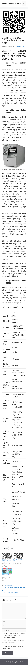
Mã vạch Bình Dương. (11, 4)
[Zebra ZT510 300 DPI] (18, 555)
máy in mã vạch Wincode (11, 592)
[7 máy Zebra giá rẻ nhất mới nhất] (7, 571)
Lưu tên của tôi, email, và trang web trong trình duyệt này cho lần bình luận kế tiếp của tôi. (14, 635)
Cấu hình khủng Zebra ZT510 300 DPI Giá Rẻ (6, 561)
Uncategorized (8, 585)
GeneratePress (14, 662)
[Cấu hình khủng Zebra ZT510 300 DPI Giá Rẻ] (7, 555)
